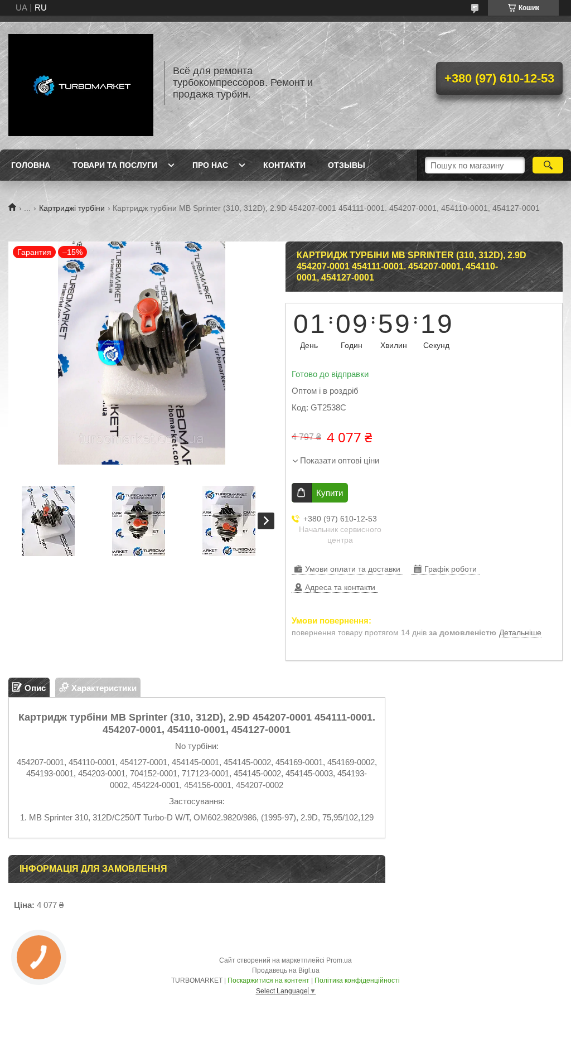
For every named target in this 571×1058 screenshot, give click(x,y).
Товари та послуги (114, 165)
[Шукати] (548, 165)
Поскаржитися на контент (268, 980)
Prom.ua (339, 960)
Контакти (284, 165)
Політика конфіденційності (357, 980)
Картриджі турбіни (72, 208)
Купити (329, 492)
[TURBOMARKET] (80, 82)
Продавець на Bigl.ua (286, 970)
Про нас (210, 165)
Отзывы (346, 165)
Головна (30, 165)
